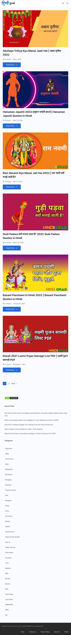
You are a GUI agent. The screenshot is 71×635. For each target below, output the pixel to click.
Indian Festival (10, 547)
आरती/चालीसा (9, 605)
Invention (8, 558)
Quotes (7, 584)
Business (8, 485)
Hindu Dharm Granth (12, 537)
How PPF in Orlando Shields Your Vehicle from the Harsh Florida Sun (29, 425)
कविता (7, 610)
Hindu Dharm (9, 532)
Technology (9, 594)
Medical (8, 568)
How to (7, 542)
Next (13, 383)
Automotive (9, 459)
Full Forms (8, 516)
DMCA (66, 632)
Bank (7, 464)
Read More (10, 65)
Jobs (7, 563)
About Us (57, 632)
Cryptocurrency (10, 490)
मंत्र (6, 615)
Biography (8, 469)
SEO (6, 589)
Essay (7, 506)
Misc (6, 573)
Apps (7, 454)
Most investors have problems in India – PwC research (24, 429)
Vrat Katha (9, 599)
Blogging (8, 480)
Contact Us (32, 632)
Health (7, 526)
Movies (7, 578)
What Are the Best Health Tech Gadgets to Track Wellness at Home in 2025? (32, 420)
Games (7, 521)
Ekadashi (8, 500)
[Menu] (68, 3)
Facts (7, 511)
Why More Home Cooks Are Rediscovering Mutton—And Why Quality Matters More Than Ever (36, 414)
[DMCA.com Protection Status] (11, 399)
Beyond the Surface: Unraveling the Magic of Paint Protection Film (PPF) (30, 433)
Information (9, 552)
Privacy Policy (45, 632)
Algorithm (8, 448)
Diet (6, 495)
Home (22, 632)
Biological (8, 474)
